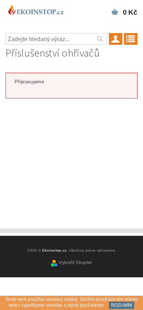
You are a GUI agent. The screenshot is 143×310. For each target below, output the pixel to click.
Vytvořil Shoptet (75, 262)
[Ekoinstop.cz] (36, 9)
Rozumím (121, 305)
